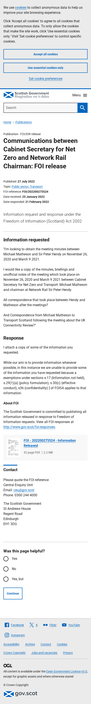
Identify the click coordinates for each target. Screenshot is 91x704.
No (14, 569)
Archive (30, 644)
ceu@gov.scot (24, 490)
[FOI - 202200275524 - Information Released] (13, 447)
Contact (46, 644)
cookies (20, 8)
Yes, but (17, 579)
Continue (13, 593)
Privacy (68, 652)
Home (7, 122)
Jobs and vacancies (44, 652)
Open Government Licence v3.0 (66, 671)
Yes (14, 559)
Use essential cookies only (45, 67)
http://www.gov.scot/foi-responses (29, 427)
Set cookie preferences (45, 79)
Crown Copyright (14, 652)
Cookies (62, 644)
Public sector (20, 186)
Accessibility (11, 644)
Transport (36, 186)
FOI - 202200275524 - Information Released (50, 443)
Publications (23, 122)
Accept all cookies (45, 54)
